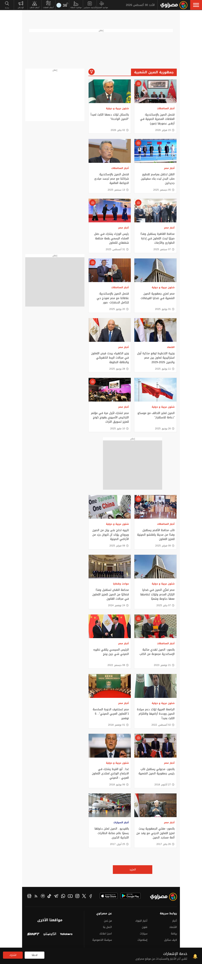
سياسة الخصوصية (102, 939)
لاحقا (34, 955)
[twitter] (84, 896)
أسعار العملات (48, 7)
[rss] (36, 896)
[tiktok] (49, 896)
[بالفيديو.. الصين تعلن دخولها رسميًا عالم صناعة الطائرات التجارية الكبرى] (110, 805)
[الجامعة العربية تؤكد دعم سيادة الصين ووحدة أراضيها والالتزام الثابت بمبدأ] (155, 686)
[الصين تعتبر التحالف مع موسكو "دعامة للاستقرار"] (155, 389)
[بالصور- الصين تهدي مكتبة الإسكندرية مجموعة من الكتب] (155, 626)
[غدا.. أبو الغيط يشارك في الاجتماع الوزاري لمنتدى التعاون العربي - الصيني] (110, 745)
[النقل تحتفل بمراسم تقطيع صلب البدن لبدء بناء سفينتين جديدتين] (155, 151)
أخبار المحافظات (166, 108)
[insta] (77, 896)
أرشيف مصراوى (90, 7)
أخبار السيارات (121, 822)
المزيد (132, 869)
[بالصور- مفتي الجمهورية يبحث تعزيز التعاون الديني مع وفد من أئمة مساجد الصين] (155, 805)
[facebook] (91, 896)
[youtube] (70, 896)
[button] (196, 5)
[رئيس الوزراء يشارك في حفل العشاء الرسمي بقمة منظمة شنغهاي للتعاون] (110, 210)
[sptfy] (43, 896)
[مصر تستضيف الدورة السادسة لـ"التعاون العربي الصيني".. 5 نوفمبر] (110, 686)
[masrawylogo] (165, 898)
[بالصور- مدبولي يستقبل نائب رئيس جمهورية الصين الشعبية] (155, 745)
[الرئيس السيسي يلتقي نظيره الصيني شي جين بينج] (110, 626)
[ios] (109, 896)
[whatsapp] (63, 896)
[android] (130, 896)
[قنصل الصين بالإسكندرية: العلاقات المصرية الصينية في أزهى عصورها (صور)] (155, 91)
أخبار (174, 920)
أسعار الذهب (34, 7)
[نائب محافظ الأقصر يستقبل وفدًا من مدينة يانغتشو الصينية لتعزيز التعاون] (155, 507)
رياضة (174, 933)
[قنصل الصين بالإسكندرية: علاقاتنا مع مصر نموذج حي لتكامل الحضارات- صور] (110, 270)
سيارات (143, 933)
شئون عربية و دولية (117, 108)
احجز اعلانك (105, 933)
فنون (144, 927)
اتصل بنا (107, 927)
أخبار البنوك (141, 920)
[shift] (33, 934)
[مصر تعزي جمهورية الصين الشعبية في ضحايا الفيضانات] (155, 270)
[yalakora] (66, 934)
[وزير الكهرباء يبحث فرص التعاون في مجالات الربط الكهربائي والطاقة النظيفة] (110, 330)
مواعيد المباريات (101, 7)
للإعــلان (21, 7)
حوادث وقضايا (121, 584)
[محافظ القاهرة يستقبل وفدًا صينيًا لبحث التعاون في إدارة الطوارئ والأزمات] (155, 210)
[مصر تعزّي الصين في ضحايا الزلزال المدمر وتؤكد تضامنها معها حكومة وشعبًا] (155, 566)
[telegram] (56, 896)
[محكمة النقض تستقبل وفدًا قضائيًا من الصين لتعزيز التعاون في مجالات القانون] (110, 566)
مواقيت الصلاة (76, 7)
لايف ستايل (170, 939)
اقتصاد (171, 347)
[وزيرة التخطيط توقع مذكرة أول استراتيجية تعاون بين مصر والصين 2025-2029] (155, 330)
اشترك (12, 955)
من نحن (108, 920)
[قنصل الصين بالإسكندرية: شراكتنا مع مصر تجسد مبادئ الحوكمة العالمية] (110, 151)
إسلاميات (142, 939)
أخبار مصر (169, 168)
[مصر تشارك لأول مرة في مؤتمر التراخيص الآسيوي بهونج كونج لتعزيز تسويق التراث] (110, 389)
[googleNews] (29, 896)
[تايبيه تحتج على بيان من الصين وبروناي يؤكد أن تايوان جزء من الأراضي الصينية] (110, 507)
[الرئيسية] (173, 5)
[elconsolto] (49, 934)
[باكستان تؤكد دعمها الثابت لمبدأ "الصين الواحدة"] (110, 91)
